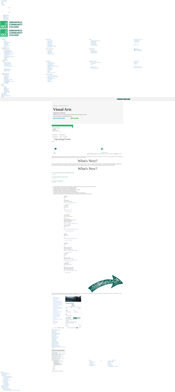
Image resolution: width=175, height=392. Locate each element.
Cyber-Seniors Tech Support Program (53, 76)
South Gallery (50, 44)
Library (3, 83)
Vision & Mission (6, 43)
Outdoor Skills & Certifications (9, 81)
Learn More (53, 174)
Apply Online (137, 48)
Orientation (6, 59)
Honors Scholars (6, 65)
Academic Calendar (54, 329)
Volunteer (49, 80)
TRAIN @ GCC (6, 75)
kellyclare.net (68, 204)
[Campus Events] (2, 2)
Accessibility (91, 365)
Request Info (114, 360)
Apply (89, 360)
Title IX (5, 46)
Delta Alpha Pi (6, 379)
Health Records (6, 57)
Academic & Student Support (56, 330)
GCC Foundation (93, 43)
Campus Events (50, 42)
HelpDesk (5, 16)
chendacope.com (69, 211)
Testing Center (6, 55)
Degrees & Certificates (7, 63)
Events (109, 362)
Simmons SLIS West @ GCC (8, 66)
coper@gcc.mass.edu (69, 209)
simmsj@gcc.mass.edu (57, 131)
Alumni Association (137, 41)
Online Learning (50, 79)
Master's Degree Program (7, 389)
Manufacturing (7, 80)
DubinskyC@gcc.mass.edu (74, 223)
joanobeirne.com (69, 252)
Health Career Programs (7, 64)
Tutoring (49, 70)
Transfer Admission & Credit (8, 54)
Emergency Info (92, 361)
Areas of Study (54, 331)
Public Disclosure (6, 45)
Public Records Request (94, 45)
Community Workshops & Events (52, 75)
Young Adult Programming (51, 78)
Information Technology (8, 79)
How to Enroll (136, 62)
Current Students (4, 0)
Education (6, 77)
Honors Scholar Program (55, 336)
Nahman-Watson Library (95, 68)
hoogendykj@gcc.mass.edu (74, 229)
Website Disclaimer (93, 364)
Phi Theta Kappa (54, 335)
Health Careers (93, 50)
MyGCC (9, 7)
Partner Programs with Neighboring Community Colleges (12, 390)
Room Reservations (50, 45)
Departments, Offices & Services (95, 40)
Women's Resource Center (51, 72)
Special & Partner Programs (56, 345)
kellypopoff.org (69, 261)
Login (2, 85)
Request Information (138, 49)
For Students (116, 366)
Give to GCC (137, 44)
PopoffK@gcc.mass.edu (73, 260)
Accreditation (6, 44)
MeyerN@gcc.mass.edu (73, 238)
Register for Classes (7, 52)
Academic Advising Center (51, 63)
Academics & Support (5, 60)
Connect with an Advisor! (138, 67)
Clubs (92, 64)
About (3, 38)
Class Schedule (7, 69)
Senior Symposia (50, 77)
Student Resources (50, 62)
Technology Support (94, 44)
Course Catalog (7, 70)
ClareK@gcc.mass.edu (73, 202)
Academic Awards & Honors (56, 333)
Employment (110, 363)
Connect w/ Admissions (138, 50)
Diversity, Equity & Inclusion (138, 39)
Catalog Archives (54, 340)
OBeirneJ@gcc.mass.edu (73, 250)
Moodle (9, 12)
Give (3, 4)
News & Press (50, 41)
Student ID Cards (94, 67)
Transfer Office (50, 69)
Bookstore (135, 63)
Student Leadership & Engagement (96, 62)
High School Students (94, 52)
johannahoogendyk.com (70, 230)
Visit (101, 360)
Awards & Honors (54, 332)
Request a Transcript (138, 66)
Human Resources (93, 42)
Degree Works (6, 18)
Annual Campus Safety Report (52, 46)
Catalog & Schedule (54, 337)
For (6, 82)
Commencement (50, 43)
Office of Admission (7, 50)
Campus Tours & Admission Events (9, 56)
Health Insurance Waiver (51, 53)
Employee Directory (94, 41)
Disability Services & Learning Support (53, 66)
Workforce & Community (5, 73)
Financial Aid (49, 50)
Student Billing (50, 52)
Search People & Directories (7, 95)
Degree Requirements (62, 134)
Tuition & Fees (50, 51)
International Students (94, 51)
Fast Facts (5, 41)
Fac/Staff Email (6, 15)
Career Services (50, 64)
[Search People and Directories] (2, 3)
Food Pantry (49, 67)
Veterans (5, 58)
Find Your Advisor (6, 53)
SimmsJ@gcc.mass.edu (73, 270)
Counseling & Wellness (51, 65)
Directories (109, 364)
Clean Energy (7, 76)
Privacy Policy (92, 362)
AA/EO (91, 363)
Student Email (7, 88)
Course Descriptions (55, 341)
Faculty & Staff (4, 1)
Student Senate (93, 63)
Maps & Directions (50, 40)
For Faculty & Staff (111, 366)
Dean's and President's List (56, 334)
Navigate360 (6, 17)
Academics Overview (7, 62)
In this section (2, 371)
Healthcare (6, 78)
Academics (55, 105)
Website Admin (6, 19)
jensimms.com (69, 272)
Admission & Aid (4, 47)
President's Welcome (7, 42)
